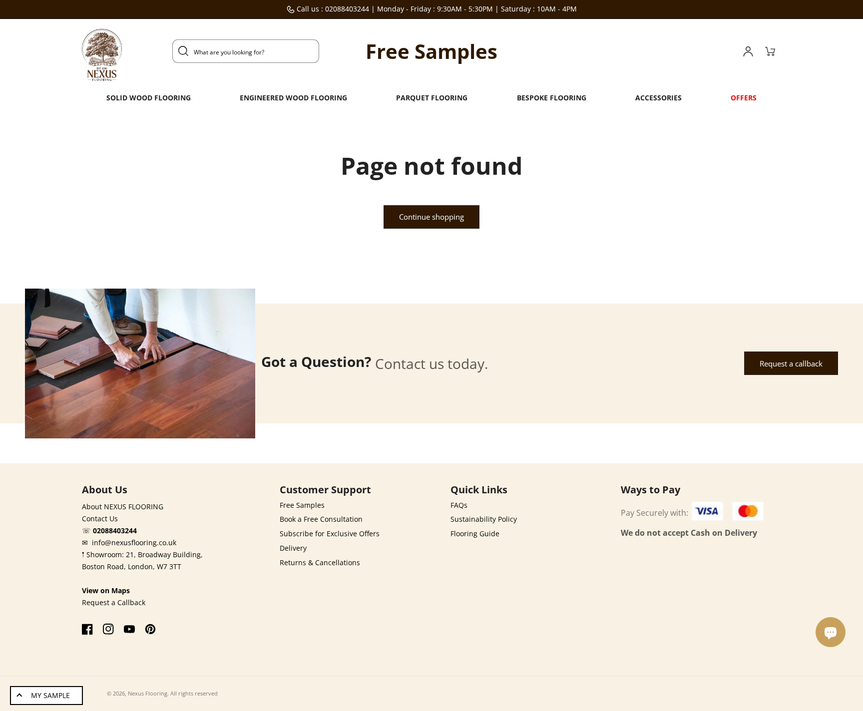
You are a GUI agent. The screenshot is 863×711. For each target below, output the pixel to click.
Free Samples (302, 505)
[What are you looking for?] (183, 51)
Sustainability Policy (483, 519)
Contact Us (100, 518)
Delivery (293, 548)
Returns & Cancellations (320, 562)
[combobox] (246, 51)
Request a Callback (113, 602)
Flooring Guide (474, 533)
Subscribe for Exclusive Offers (330, 533)
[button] (148, 97)
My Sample (50, 695)
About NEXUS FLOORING (122, 506)
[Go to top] (833, 684)
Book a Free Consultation (321, 519)
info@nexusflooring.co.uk (134, 542)
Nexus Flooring (147, 693)
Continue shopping (431, 217)
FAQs (458, 505)
